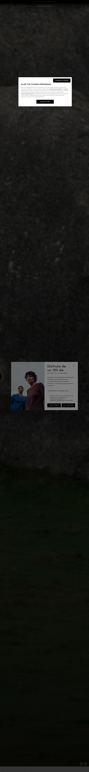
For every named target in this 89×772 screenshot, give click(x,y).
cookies (66, 89)
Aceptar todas (45, 101)
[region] (45, 91)
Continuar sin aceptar (61, 80)
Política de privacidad (55, 89)
